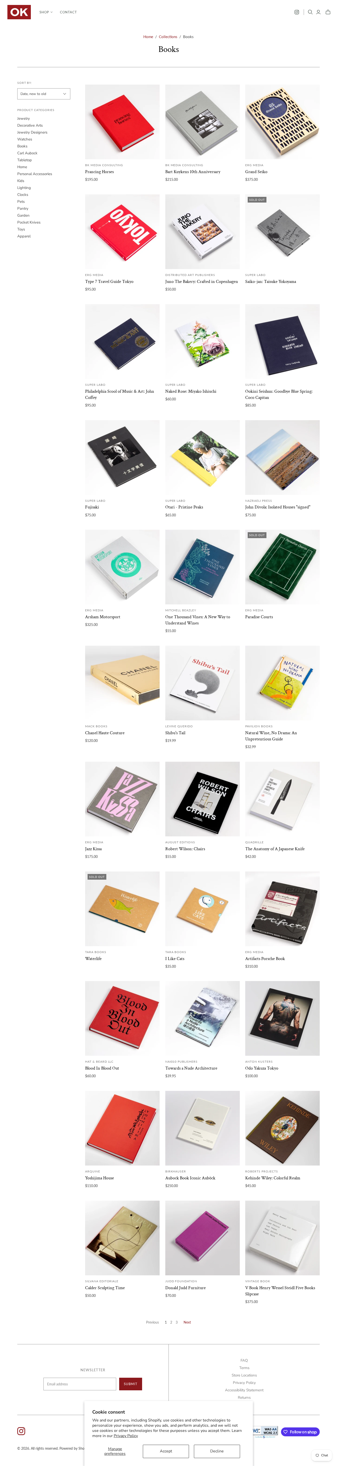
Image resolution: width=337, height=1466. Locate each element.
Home (148, 36)
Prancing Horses (99, 172)
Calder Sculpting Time (105, 1288)
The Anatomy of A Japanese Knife (275, 849)
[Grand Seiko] (282, 122)
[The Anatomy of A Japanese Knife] (282, 799)
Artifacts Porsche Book (265, 959)
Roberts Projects (261, 1171)
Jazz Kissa (93, 849)
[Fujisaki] (122, 457)
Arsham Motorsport (102, 617)
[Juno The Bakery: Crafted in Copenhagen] (202, 231)
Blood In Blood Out (102, 1068)
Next (187, 1322)
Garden (23, 215)
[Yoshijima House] (122, 1128)
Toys (21, 229)
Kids (20, 180)
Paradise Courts (259, 617)
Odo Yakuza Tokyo (261, 1068)
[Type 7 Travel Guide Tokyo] (122, 231)
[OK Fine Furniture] (19, 12)
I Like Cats (174, 959)
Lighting (24, 187)
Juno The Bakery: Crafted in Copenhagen (201, 281)
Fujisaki (92, 507)
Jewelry (23, 118)
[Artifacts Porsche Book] (282, 908)
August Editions (180, 842)
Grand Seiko (256, 172)
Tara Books (95, 952)
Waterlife (93, 959)
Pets (21, 201)
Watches (24, 139)
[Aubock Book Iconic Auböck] (202, 1128)
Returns (244, 1397)
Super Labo (255, 275)
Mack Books (96, 726)
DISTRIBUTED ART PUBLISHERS (190, 275)
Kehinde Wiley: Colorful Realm (272, 1178)
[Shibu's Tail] (202, 683)
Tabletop (24, 160)
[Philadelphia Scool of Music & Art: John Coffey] (122, 341)
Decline (217, 1451)
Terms (244, 1367)
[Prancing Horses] (122, 122)
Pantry (22, 208)
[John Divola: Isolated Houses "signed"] (282, 457)
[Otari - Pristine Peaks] (202, 457)
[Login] (318, 12)
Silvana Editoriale (101, 1281)
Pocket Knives (28, 222)
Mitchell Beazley (180, 610)
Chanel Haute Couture (105, 733)
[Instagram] (297, 12)
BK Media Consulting (104, 165)
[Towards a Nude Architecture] (202, 1018)
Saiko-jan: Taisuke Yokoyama (270, 281)
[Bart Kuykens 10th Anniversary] (202, 122)
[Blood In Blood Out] (122, 1018)
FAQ (244, 1360)
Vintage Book (257, 1281)
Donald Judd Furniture (185, 1288)
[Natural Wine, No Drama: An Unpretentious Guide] (282, 683)
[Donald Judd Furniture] (202, 1238)
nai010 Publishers (181, 1061)
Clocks (22, 194)
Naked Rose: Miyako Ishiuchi (190, 391)
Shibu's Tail (175, 733)
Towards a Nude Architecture (191, 1068)
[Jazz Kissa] (122, 799)
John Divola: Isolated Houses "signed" (277, 507)
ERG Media (254, 165)
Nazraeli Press (258, 501)
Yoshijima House (99, 1178)
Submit (130, 1384)
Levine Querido (179, 726)
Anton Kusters (259, 1061)
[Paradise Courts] (282, 567)
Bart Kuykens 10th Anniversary (192, 172)
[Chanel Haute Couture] (122, 683)
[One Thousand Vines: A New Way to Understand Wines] (202, 567)
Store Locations (244, 1375)
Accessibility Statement (244, 1390)
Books (22, 146)
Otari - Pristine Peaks (184, 507)
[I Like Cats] (202, 908)
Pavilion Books (259, 726)
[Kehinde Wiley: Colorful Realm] (282, 1128)
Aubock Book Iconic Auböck (190, 1178)
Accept (166, 1451)
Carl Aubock (27, 153)
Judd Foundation (181, 1281)
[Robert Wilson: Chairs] (202, 799)
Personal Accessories (34, 173)
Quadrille (254, 842)
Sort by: (24, 83)
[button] (46, 12)
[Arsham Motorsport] (122, 567)
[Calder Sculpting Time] (122, 1238)
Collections (168, 36)
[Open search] (310, 12)
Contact (68, 12)
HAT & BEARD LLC (99, 1061)
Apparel (24, 236)
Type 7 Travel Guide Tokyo (109, 281)
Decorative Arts (30, 125)
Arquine (92, 1171)
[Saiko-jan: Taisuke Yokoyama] (282, 231)
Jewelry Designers (32, 132)
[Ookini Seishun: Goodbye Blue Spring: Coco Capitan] (282, 341)
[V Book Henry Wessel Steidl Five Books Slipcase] (282, 1238)
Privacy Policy (126, 1436)
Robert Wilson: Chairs (185, 849)
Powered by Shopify (74, 1448)
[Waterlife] (122, 908)
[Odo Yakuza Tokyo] (282, 1018)
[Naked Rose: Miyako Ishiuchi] (202, 341)
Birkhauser (175, 1171)
